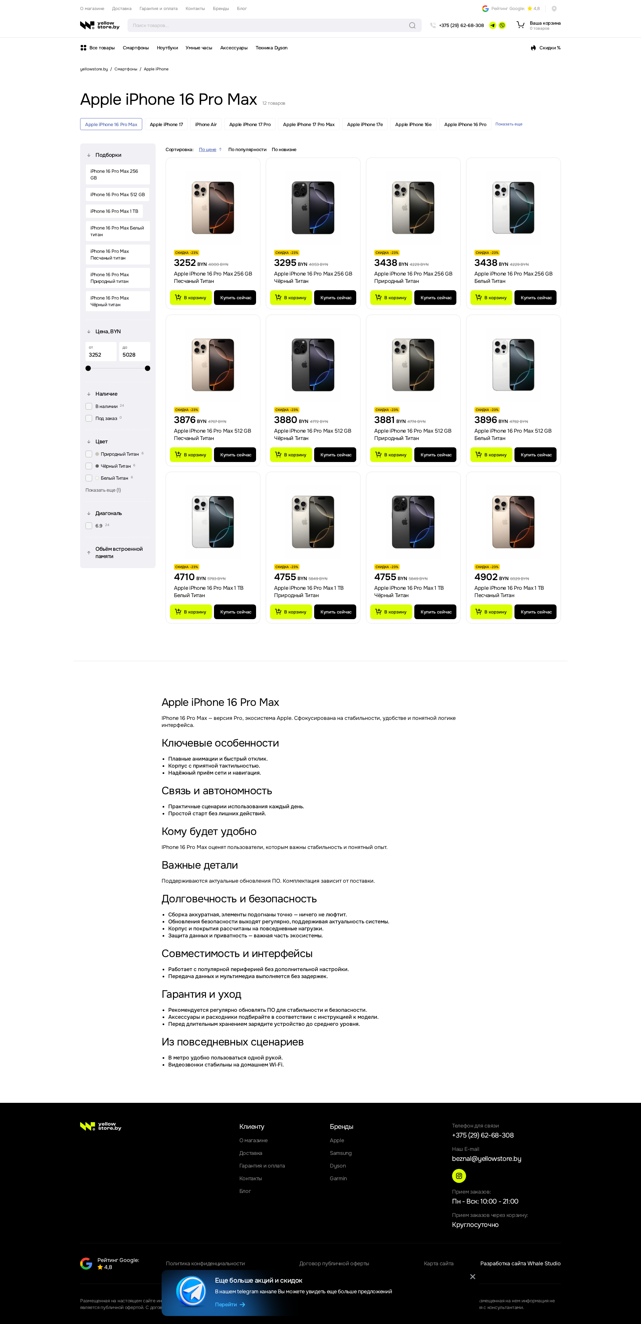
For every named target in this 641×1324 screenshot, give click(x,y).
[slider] (117, 368)
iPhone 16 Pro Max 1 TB (114, 211)
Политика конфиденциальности (205, 1263)
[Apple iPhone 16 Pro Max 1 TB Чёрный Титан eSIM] (413, 522)
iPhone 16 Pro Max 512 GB (117, 194)
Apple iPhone (156, 69)
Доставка (122, 8)
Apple (337, 1140)
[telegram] (492, 25)
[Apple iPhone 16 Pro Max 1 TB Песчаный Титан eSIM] (513, 522)
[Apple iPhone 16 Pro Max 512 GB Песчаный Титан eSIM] (213, 365)
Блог (242, 8)
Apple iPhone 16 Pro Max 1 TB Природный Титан (309, 591)
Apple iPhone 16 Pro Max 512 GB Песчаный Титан (212, 434)
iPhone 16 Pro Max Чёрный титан (109, 301)
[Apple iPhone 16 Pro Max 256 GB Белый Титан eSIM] (513, 208)
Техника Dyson (271, 48)
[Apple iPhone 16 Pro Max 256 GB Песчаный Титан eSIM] (213, 208)
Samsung (341, 1153)
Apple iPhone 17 (166, 124)
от (91, 347)
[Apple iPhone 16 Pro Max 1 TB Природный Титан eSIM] (313, 522)
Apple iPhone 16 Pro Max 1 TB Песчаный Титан (509, 591)
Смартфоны (136, 48)
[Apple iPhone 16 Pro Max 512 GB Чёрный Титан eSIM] (313, 365)
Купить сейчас (235, 298)
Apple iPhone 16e (413, 124)
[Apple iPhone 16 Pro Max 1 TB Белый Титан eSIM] (213, 522)
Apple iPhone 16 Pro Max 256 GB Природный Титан (413, 277)
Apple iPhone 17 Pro (250, 124)
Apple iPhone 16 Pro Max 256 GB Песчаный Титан (213, 277)
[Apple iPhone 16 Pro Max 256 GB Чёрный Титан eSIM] (313, 208)
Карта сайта (439, 1263)
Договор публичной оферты (334, 1263)
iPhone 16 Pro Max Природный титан (109, 278)
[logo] (100, 25)
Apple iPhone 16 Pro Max (111, 124)
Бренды (221, 8)
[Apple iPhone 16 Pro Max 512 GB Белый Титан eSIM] (513, 365)
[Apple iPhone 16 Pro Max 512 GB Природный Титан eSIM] (413, 365)
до (125, 347)
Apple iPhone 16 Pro (465, 124)
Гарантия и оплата (159, 8)
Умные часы (199, 48)
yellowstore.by (94, 69)
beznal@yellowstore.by (486, 1159)
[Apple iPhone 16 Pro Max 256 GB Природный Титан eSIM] (413, 208)
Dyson (338, 1165)
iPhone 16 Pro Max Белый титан (117, 231)
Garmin (338, 1178)
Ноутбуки (167, 48)
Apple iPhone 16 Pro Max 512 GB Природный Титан (412, 434)
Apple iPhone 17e (365, 124)
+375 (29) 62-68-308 (482, 1135)
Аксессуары (234, 48)
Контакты (195, 8)
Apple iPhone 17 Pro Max (309, 124)
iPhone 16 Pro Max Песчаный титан (109, 254)
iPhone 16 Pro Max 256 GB (114, 174)
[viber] (502, 25)
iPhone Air (205, 124)
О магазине (92, 8)
